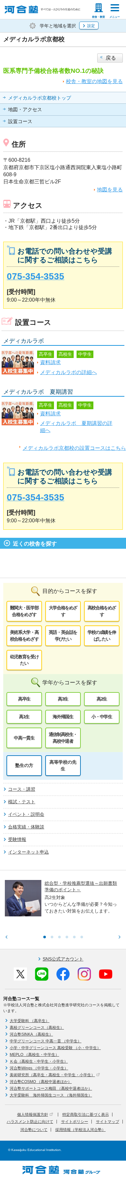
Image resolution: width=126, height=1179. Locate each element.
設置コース (20, 121)
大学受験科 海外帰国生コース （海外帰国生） (51, 1095)
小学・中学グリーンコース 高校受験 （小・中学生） (55, 1048)
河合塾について (33, 1129)
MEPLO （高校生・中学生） (34, 1054)
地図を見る (110, 189)
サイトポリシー (74, 1121)
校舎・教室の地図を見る (94, 81)
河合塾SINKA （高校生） (31, 1034)
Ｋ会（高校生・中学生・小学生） (39, 1061)
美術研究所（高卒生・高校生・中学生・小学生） (52, 1075)
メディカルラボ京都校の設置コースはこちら (74, 448)
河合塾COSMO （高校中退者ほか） (41, 1081)
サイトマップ (107, 1121)
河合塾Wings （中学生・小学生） (39, 1068)
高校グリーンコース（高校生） (37, 1027)
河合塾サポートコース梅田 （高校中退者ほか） (51, 1088)
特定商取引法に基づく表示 (85, 1114)
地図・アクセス (25, 109)
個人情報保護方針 (32, 1114)
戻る (111, 58)
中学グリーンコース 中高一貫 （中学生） (45, 1041)
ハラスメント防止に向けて (30, 1121)
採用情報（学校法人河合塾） (80, 1129)
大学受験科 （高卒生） (29, 1021)
